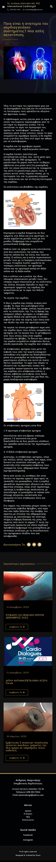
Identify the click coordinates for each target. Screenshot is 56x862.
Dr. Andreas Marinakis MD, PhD (23, 3)
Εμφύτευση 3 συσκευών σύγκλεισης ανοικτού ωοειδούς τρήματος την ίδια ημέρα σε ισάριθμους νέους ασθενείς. (27, 746)
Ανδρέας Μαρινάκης (28, 780)
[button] (51, 6)
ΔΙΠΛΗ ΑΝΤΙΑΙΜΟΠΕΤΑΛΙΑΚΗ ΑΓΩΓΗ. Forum (27, 682)
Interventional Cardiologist (21, 6)
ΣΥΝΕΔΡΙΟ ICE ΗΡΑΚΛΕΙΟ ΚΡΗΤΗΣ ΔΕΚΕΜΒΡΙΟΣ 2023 (25, 616)
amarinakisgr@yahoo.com (31, 795)
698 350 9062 (33, 792)
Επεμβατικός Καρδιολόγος (28, 783)
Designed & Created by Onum (28, 855)
